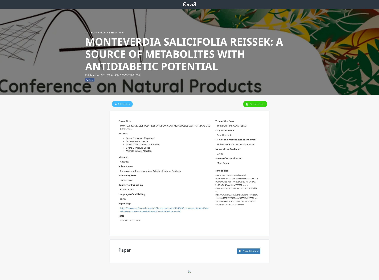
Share (90, 80)
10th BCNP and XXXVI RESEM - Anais (105, 32)
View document (250, 251)
